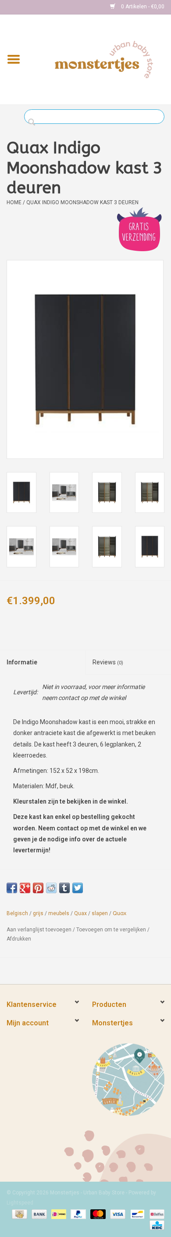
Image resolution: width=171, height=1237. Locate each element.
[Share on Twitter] (77, 888)
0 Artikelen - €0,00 (142, 7)
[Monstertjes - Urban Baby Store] (104, 58)
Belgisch (17, 913)
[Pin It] (38, 888)
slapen (100, 913)
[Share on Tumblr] (64, 888)
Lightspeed (20, 1203)
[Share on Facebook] (12, 888)
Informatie (22, 662)
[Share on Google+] (25, 888)
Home (14, 202)
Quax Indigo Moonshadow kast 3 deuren (82, 202)
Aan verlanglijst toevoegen (39, 930)
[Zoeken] (34, 122)
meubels (58, 913)
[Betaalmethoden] (18, 1214)
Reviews (108, 662)
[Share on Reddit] (51, 888)
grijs (38, 913)
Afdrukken (19, 939)
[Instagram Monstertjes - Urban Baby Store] (44, 7)
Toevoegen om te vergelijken (111, 930)
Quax (80, 913)
